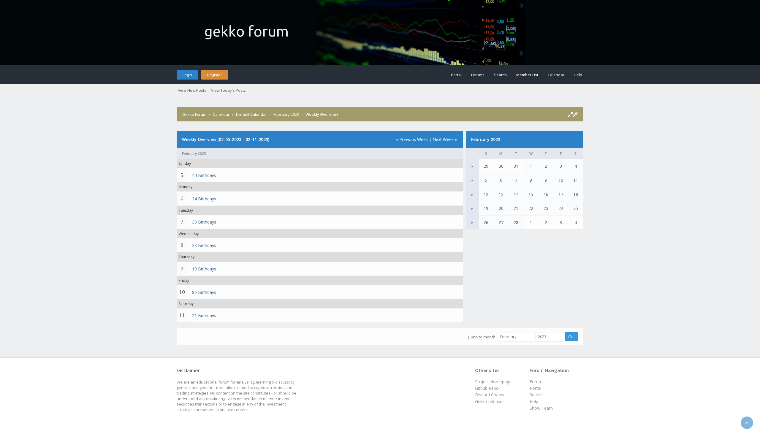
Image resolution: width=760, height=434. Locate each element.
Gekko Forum (194, 114)
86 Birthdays (204, 292)
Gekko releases (489, 401)
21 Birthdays (204, 315)
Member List (527, 74)
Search (500, 74)
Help (578, 74)
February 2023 (286, 114)
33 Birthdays (204, 245)
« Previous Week (412, 139)
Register (214, 74)
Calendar (556, 74)
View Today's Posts (228, 90)
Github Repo (487, 388)
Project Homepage (493, 381)
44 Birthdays (204, 175)
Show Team (541, 408)
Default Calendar (251, 114)
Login (187, 74)
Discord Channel (490, 394)
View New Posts (192, 90)
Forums (477, 74)
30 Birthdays (204, 222)
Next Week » (445, 139)
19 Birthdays (204, 269)
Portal (456, 74)
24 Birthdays (204, 199)
